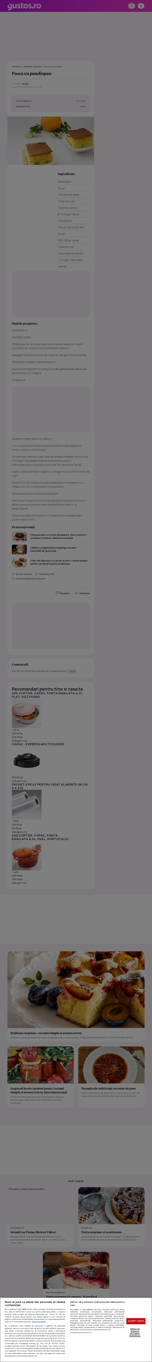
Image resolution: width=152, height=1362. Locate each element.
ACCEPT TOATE (136, 1321)
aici (37, 1343)
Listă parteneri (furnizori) (80, 1332)
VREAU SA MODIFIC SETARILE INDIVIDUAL (134, 1332)
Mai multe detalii (39, 1322)
